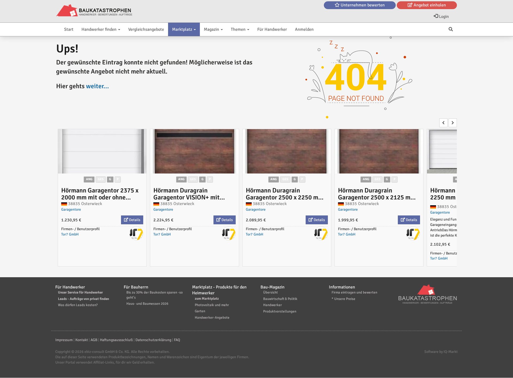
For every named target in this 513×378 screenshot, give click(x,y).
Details (134, 220)
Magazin (212, 29)
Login (443, 16)
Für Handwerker (272, 29)
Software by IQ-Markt (441, 351)
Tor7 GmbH (70, 234)
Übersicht (270, 292)
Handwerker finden (99, 29)
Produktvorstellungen (279, 311)
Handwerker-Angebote (212, 317)
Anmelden (304, 29)
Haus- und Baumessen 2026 (147, 304)
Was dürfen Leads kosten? (78, 305)
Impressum (64, 340)
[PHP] (94, 10)
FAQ (177, 340)
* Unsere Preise (343, 299)
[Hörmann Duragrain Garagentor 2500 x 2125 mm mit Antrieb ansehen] (379, 151)
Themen (239, 29)
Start (68, 29)
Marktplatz (182, 29)
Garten (200, 311)
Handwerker (272, 305)
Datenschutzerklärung (153, 340)
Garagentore (71, 209)
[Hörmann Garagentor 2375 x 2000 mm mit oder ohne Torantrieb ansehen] (102, 151)
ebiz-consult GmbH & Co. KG (106, 351)
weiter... (97, 86)
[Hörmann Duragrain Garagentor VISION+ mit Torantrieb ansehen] (194, 151)
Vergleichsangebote (146, 29)
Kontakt (81, 340)
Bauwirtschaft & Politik (280, 299)
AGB (94, 340)
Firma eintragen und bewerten (354, 292)
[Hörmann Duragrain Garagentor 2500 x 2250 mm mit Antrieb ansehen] (287, 151)
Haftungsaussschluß (116, 340)
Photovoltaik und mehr (212, 305)
